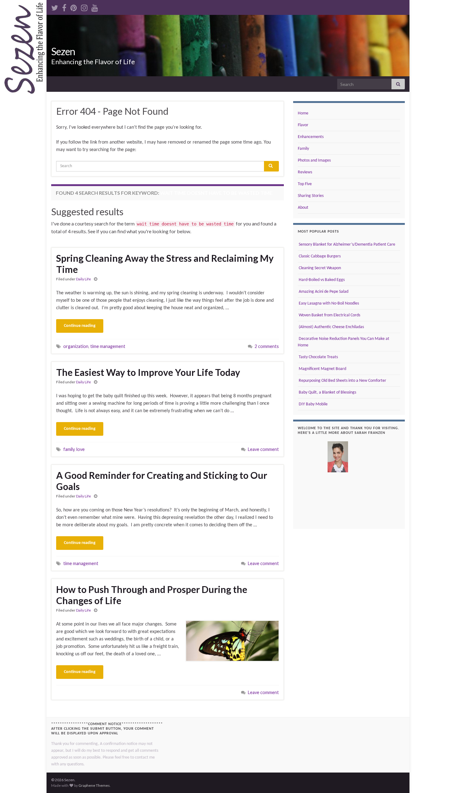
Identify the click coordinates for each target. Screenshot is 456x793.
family (68, 449)
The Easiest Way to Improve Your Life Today (148, 372)
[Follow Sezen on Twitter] (54, 6)
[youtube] (95, 6)
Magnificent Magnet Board (322, 369)
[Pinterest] (73, 6)
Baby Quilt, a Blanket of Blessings (327, 392)
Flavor (303, 125)
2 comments (267, 346)
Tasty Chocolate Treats (318, 357)
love (80, 449)
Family (303, 148)
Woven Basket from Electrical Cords (329, 315)
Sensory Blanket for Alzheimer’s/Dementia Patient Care (346, 244)
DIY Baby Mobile (313, 404)
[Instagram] (84, 6)
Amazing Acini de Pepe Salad (323, 291)
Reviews (305, 172)
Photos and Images (314, 160)
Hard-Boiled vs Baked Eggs (321, 280)
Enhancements (311, 137)
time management (107, 346)
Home (303, 113)
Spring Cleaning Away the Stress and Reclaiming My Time (165, 263)
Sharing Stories (311, 196)
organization (75, 346)
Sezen (63, 51)
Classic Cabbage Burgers (319, 256)
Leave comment (263, 449)
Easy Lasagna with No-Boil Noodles (328, 303)
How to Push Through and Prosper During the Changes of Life (151, 595)
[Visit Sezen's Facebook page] (64, 6)
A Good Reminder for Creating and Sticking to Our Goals (161, 481)
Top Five (305, 184)
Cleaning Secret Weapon (319, 268)
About (303, 207)
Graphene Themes (94, 785)
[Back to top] (442, 779)
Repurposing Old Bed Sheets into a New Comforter (342, 380)
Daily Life (83, 279)
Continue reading (80, 325)
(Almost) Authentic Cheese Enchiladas (331, 327)
